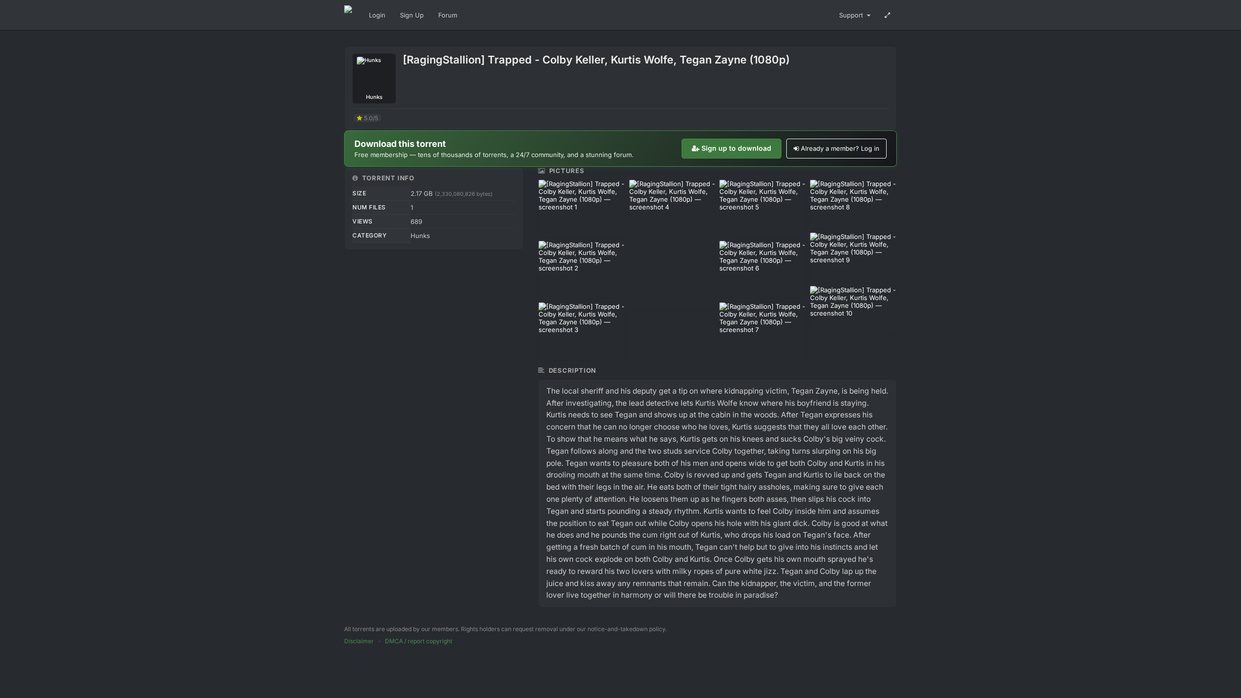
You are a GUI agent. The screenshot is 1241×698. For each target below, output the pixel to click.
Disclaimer (359, 641)
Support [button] (852, 15)
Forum (447, 15)
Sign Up (412, 15)
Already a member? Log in (840, 148)
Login (377, 15)
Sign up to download (736, 148)
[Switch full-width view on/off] (887, 15)
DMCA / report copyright (418, 641)
